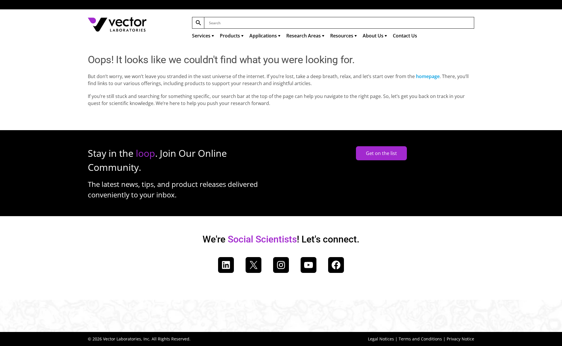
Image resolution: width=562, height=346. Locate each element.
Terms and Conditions (420, 339)
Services (201, 35)
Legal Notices (381, 339)
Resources (341, 35)
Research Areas (303, 35)
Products (230, 35)
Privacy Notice (460, 339)
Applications (263, 35)
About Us (373, 35)
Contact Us (405, 35)
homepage (428, 76)
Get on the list (381, 153)
